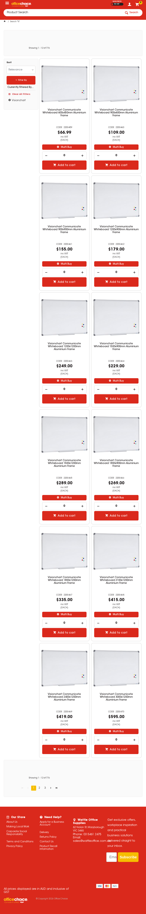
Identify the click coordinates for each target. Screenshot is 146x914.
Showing (39, 48)
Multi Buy (66, 147)
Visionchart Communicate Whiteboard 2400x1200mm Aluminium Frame (64, 697)
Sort (9, 63)
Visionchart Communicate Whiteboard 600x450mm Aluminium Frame (64, 113)
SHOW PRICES (117, 1)
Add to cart (66, 165)
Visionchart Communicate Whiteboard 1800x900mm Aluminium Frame (116, 463)
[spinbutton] (64, 155)
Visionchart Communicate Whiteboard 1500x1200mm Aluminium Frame (64, 463)
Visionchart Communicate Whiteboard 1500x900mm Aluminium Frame (116, 347)
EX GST (112, 4)
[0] (137, 5)
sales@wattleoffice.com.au (92, 841)
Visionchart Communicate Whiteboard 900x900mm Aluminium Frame (64, 230)
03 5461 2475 (92, 834)
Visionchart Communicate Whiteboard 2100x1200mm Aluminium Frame (116, 580)
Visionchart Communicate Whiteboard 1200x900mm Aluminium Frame (116, 230)
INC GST (116, 4)
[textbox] (63, 12)
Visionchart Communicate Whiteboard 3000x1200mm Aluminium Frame (116, 697)
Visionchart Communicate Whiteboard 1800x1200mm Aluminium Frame (64, 580)
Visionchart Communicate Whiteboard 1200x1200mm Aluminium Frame (64, 347)
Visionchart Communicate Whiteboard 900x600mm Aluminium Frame (116, 113)
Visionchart (19, 100)
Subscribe (128, 857)
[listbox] (21, 70)
